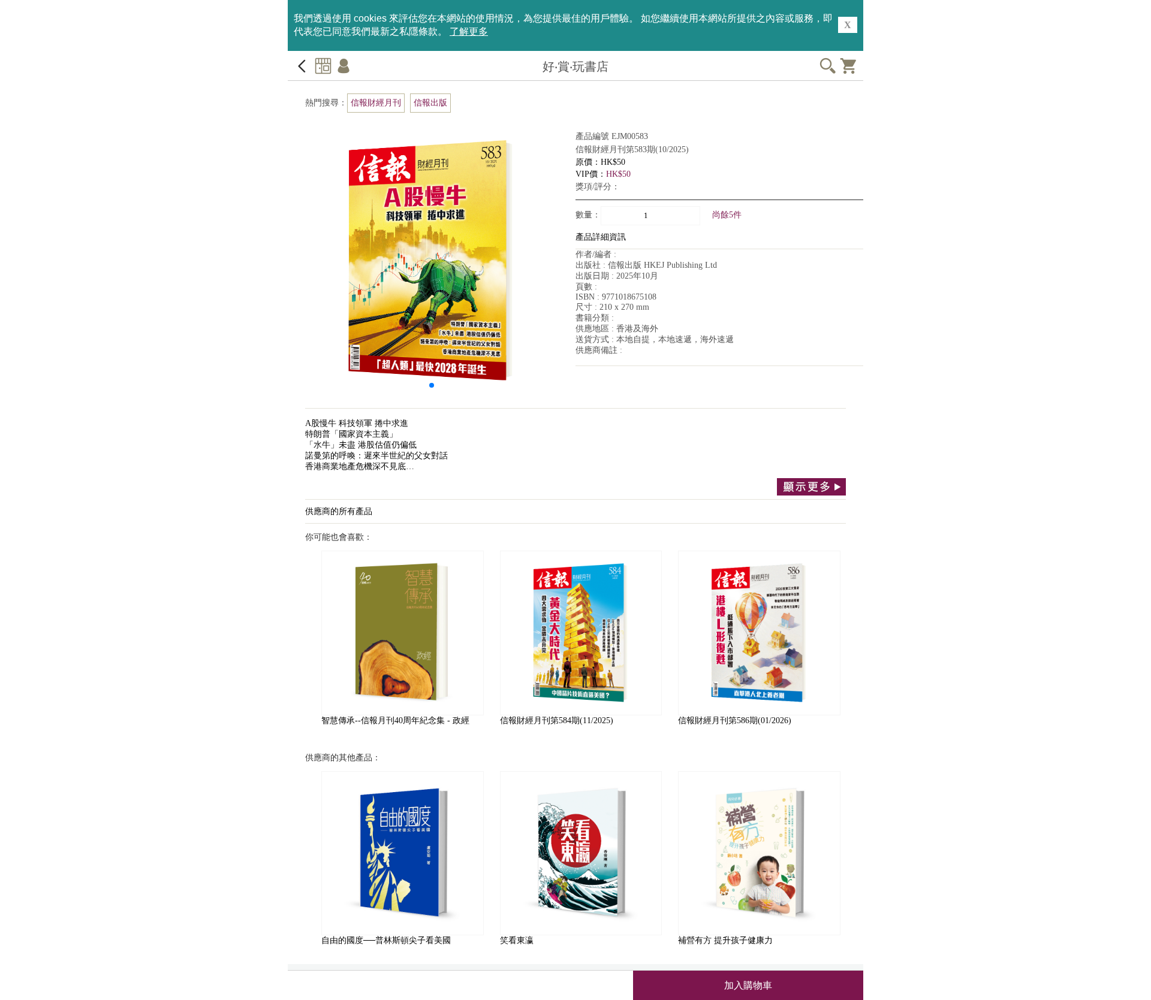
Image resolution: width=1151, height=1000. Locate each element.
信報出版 (430, 102)
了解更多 (469, 31)
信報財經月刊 (376, 102)
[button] (431, 385)
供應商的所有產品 (338, 511)
